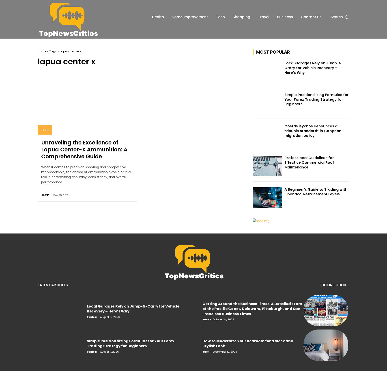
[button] (340, 17)
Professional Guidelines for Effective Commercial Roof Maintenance (309, 162)
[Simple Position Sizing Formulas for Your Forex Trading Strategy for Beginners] (267, 103)
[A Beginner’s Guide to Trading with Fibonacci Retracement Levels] (267, 197)
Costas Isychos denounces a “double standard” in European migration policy (312, 131)
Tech (45, 130)
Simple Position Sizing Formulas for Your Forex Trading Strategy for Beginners (316, 99)
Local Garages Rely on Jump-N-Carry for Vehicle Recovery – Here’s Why (313, 68)
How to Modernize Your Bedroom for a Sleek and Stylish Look (247, 343)
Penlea (92, 317)
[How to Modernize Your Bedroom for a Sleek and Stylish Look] (325, 345)
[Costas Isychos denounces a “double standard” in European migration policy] (267, 134)
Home (42, 51)
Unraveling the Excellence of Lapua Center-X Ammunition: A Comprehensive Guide (84, 149)
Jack (45, 195)
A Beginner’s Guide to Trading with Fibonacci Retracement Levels (315, 192)
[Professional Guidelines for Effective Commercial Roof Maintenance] (267, 166)
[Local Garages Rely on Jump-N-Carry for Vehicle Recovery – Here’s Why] (267, 71)
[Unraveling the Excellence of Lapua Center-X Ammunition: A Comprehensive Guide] (87, 105)
